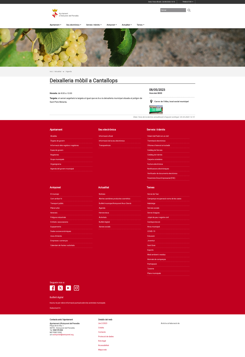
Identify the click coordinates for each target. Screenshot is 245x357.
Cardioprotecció (153, 222)
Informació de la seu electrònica (112, 141)
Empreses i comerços (59, 241)
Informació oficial (106, 136)
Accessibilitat (103, 345)
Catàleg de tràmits (154, 155)
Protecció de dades (106, 337)
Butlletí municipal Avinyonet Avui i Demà (115, 203)
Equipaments (55, 227)
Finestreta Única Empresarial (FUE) (161, 178)
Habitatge (151, 203)
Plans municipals (154, 273)
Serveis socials (153, 208)
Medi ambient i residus (156, 255)
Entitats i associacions (59, 222)
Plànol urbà (54, 208)
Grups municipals (57, 159)
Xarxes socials (104, 227)
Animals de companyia (156, 259)
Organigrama (55, 164)
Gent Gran (151, 245)
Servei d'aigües (153, 213)
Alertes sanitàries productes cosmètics (114, 199)
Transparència (105, 145)
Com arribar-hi (56, 199)
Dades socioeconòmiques (60, 231)
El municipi (54, 194)
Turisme (150, 269)
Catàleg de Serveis (154, 150)
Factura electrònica (155, 164)
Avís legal (102, 341)
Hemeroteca (104, 213)
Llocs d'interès (56, 236)
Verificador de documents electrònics (162, 173)
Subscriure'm (55, 308)
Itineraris (53, 213)
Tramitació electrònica (156, 141)
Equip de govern (56, 150)
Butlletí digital (104, 222)
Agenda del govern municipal (62, 169)
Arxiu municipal (153, 227)
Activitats (103, 217)
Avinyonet (111, 25)
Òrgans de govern (57, 141)
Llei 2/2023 (102, 323)
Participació (152, 264)
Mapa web (102, 350)
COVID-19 (151, 231)
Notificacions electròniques (158, 169)
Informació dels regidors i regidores (64, 145)
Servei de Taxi (153, 194)
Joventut (151, 241)
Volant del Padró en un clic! (158, 136)
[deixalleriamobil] (156, 109)
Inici (51, 71)
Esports (150, 250)
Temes (140, 25)
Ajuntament (54, 25)
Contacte (102, 332)
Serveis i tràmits (93, 25)
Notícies (102, 194)
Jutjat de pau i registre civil (158, 217)
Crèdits (101, 328)
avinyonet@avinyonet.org (63, 335)
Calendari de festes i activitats (62, 245)
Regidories (54, 155)
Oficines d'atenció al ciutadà (158, 145)
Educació (151, 236)
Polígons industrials (58, 217)
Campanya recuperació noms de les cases (164, 199)
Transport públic (56, 203)
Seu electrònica (72, 25)
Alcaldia (53, 136)
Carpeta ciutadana (154, 159)
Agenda (69, 71)
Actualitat (126, 25)
